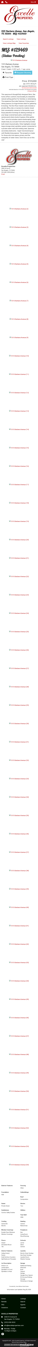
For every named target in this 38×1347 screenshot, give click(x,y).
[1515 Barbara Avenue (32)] (19, 760)
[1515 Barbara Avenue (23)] (19, 595)
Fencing (23, 1185)
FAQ (2, 1305)
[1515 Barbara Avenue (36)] (19, 834)
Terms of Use (15, 1342)
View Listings (21, 39)
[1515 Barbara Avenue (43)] (19, 962)
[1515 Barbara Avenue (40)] (19, 907)
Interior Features (6, 1251)
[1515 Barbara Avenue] (19, 60)
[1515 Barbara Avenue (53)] (19, 1146)
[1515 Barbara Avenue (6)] (19, 282)
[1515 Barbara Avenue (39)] (19, 889)
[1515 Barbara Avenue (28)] (19, 687)
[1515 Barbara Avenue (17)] (19, 484)
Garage (22, 1263)
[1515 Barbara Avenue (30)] (19, 723)
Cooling (3, 1221)
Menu (32, 2)
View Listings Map (9, 43)
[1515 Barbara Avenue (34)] (19, 797)
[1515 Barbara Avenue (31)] (19, 742)
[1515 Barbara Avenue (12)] (19, 392)
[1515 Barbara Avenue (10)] (19, 356)
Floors (3, 1240)
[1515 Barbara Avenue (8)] (19, 319)
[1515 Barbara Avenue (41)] (19, 926)
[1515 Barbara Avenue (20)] (19, 540)
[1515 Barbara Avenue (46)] (19, 1017)
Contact (23, 1307)
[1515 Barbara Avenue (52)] (19, 1128)
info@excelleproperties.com (14, 1325)
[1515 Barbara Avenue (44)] (19, 981)
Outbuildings (24, 1192)
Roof (22, 1197)
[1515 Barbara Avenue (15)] (19, 448)
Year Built (23, 1215)
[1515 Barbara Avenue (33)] (19, 779)
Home (3, 1299)
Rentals (4, 1302)
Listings (23, 1299)
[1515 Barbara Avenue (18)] (19, 503)
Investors (4, 1307)
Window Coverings (7, 1230)
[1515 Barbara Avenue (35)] (19, 815)
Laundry (23, 1251)
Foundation (5, 1192)
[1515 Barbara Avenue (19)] (19, 521)
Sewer (3, 1203)
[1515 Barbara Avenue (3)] (19, 227)
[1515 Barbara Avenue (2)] (19, 209)
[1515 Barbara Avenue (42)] (19, 944)
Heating (22, 1221)
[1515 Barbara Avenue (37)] (19, 852)
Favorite (8, 73)
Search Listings (8, 39)
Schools (23, 1240)
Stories (22, 1203)
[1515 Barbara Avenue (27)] (19, 668)
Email (3, 174)
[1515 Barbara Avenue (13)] (19, 411)
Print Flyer (8, 77)
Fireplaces (23, 1230)
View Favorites (24, 43)
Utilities (22, 1210)
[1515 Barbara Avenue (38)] (19, 870)
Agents (22, 1305)
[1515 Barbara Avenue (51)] (19, 1109)
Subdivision (5, 1210)
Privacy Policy (22, 1342)
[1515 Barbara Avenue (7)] (19, 301)
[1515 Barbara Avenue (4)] (19, 245)
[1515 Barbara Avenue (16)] (19, 466)
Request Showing (23, 73)
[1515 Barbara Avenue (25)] (19, 631)
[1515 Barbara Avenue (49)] (19, 1073)
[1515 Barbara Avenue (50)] (19, 1091)
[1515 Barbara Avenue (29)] (19, 705)
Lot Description (6, 1263)
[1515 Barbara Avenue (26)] (19, 650)
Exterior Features (7, 1185)
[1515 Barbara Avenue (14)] (19, 429)
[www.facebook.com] (2, 1334)
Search (22, 1302)
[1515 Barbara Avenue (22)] (19, 576)
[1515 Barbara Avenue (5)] (19, 264)
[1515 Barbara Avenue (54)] (19, 1165)
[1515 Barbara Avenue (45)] (19, 999)
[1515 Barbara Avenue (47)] (19, 1036)
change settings (32, 91)
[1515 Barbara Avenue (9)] (19, 337)
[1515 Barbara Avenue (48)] (19, 1054)
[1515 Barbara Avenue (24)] (19, 613)
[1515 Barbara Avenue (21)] (19, 558)
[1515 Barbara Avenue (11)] (19, 374)
